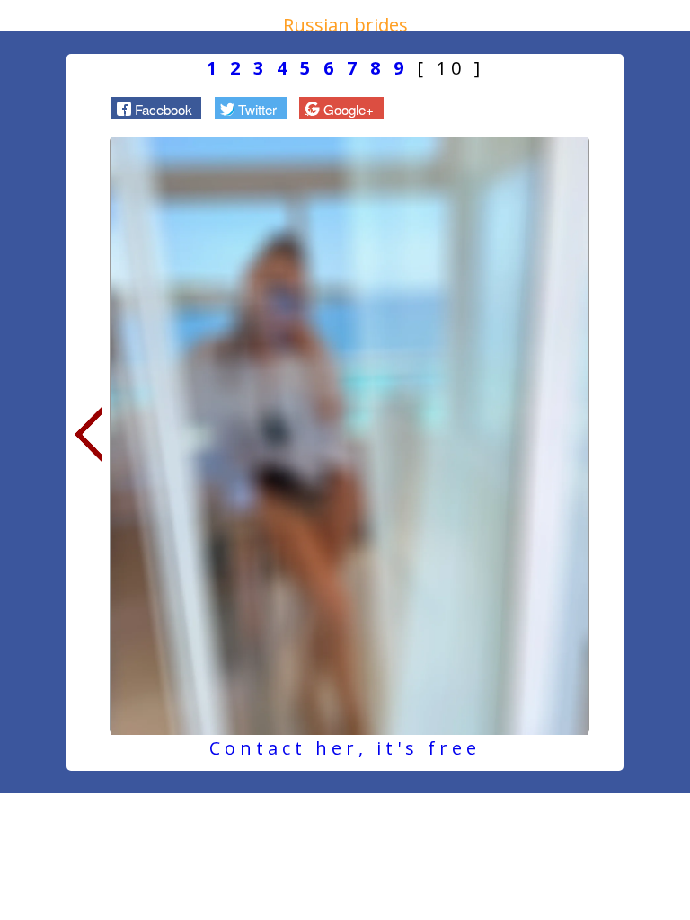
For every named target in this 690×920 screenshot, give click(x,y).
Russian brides (345, 25)
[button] (156, 108)
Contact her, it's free (345, 748)
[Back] (88, 434)
